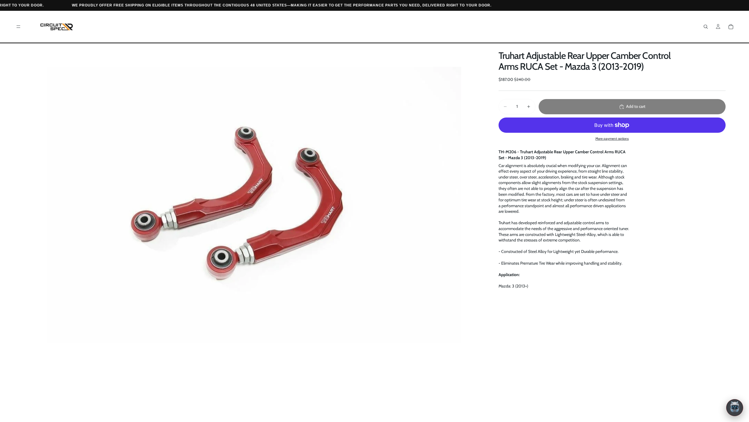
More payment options (612, 139)
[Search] (705, 26)
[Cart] (730, 26)
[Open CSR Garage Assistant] (734, 407)
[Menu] (18, 26)
